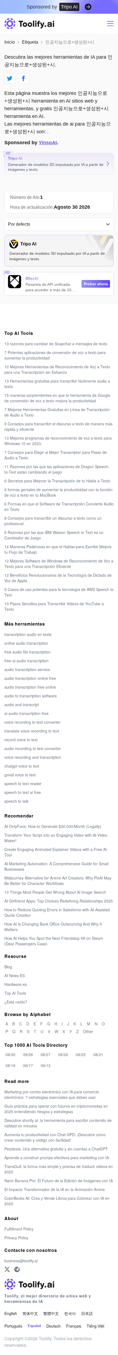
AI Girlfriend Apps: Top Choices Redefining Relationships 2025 (58, 901)
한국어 (70, 1313)
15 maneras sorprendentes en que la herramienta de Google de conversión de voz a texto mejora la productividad (57, 397)
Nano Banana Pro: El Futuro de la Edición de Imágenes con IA (58, 1180)
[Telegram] (17, 1269)
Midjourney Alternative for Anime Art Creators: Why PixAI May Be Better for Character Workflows (57, 880)
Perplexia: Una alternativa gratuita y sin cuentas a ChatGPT (56, 1149)
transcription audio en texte (28, 634)
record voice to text (21, 739)
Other (88, 1031)
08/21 (98, 1054)
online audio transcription (26, 643)
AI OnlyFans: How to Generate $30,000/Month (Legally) (52, 826)
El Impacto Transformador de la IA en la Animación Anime (54, 1189)
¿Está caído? (15, 1002)
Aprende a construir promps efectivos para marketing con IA (56, 1157)
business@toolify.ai (21, 1260)
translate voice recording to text (31, 731)
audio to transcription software (30, 695)
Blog (8, 966)
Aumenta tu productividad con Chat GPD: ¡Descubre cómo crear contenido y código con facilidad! (55, 1137)
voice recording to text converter (32, 722)
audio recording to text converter (32, 748)
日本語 (87, 1313)
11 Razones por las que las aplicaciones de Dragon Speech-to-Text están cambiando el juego (56, 469)
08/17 (28, 1065)
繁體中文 (51, 1313)
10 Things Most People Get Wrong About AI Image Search (55, 892)
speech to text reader (22, 783)
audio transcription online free (30, 678)
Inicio (9, 42)
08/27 (45, 1054)
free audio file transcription (27, 652)
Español (34, 1326)
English (10, 1313)
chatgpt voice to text (21, 766)
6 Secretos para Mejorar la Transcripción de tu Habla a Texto (57, 480)
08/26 (63, 1054)
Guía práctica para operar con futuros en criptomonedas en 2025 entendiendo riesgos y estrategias (56, 1108)
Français (73, 1326)
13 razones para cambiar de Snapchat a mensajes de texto (55, 343)
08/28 (28, 1054)
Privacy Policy (16, 1237)
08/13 (45, 1065)
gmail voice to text (20, 774)
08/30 (10, 1054)
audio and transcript (21, 704)
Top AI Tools (15, 993)
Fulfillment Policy (18, 1229)
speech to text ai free (22, 792)
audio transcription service (27, 669)
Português (13, 1326)
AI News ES (14, 975)
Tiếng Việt (95, 1326)
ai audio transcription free (26, 713)
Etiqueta (30, 42)
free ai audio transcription (26, 660)
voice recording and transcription (32, 757)
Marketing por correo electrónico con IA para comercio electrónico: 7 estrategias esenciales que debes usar (51, 1094)
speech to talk (16, 801)
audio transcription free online (30, 687)
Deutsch (53, 1326)
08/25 (81, 1054)
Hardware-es (15, 984)
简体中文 (30, 1313)
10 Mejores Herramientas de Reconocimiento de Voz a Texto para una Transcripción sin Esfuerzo (57, 369)
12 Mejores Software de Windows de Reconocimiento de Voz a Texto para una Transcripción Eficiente (58, 563)
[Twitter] (7, 1269)
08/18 (10, 1065)
